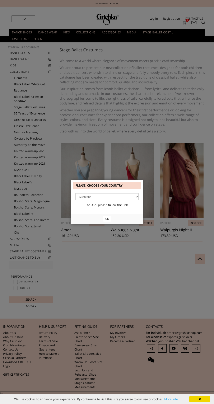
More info (171, 399)
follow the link (118, 205)
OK (107, 219)
